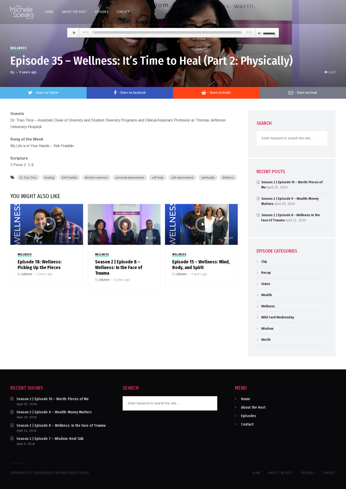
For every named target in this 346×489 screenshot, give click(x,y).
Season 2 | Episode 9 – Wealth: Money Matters (54, 412)
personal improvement (130, 177)
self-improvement (182, 177)
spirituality (208, 177)
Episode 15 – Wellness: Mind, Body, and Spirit (201, 264)
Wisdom (267, 328)
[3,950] (124, 224)
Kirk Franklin (69, 177)
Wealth (266, 295)
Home (245, 399)
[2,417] (201, 224)
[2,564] (46, 224)
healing (49, 177)
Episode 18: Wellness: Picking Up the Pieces (40, 264)
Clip (264, 261)
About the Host (253, 407)
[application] (173, 33)
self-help (157, 177)
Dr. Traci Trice (28, 177)
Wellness (18, 48)
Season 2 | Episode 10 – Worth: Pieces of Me (52, 399)
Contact (247, 424)
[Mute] (259, 33)
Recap (266, 272)
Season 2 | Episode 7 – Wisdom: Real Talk (50, 438)
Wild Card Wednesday (277, 317)
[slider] (269, 33)
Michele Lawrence (96, 177)
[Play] (74, 32)
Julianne (27, 274)
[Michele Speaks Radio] (22, 12)
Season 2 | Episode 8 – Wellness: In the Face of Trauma (118, 267)
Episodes (248, 416)
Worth (265, 339)
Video (265, 284)
